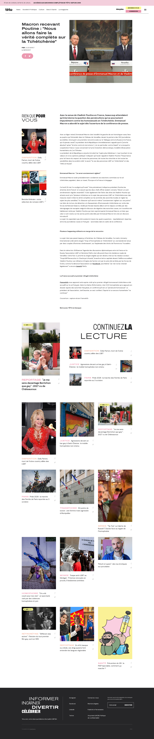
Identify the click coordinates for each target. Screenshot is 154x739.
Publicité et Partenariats (95, 710)
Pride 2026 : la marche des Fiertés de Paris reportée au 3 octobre (35, 499)
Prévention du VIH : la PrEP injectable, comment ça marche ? (111, 666)
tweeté (79, 266)
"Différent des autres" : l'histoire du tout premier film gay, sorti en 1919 (36, 636)
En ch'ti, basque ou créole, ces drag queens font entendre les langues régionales (74, 648)
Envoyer (128, 705)
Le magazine (63, 9)
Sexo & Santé (51, 9)
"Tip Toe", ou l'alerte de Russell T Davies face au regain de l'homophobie (112, 528)
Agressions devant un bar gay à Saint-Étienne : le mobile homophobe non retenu (74, 443)
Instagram (72, 698)
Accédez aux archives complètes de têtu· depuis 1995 (57, 3)
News (18, 9)
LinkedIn (71, 710)
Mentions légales (93, 704)
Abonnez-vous (133, 8)
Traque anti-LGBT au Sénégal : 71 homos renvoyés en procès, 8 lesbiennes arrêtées (73, 578)
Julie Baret (30, 47)
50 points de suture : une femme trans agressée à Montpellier (74, 510)
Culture (41, 9)
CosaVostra (32, 729)
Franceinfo (64, 282)
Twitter (71, 716)
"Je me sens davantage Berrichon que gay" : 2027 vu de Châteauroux (36, 384)
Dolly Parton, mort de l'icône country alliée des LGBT (32, 160)
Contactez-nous (93, 698)
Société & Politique (30, 9)
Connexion (133, 11)
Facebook (96, 264)
